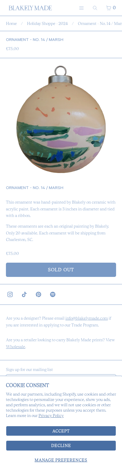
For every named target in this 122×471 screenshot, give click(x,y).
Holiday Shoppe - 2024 (47, 23)
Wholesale (15, 346)
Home (11, 23)
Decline (61, 445)
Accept (61, 431)
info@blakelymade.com (86, 318)
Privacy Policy (51, 415)
